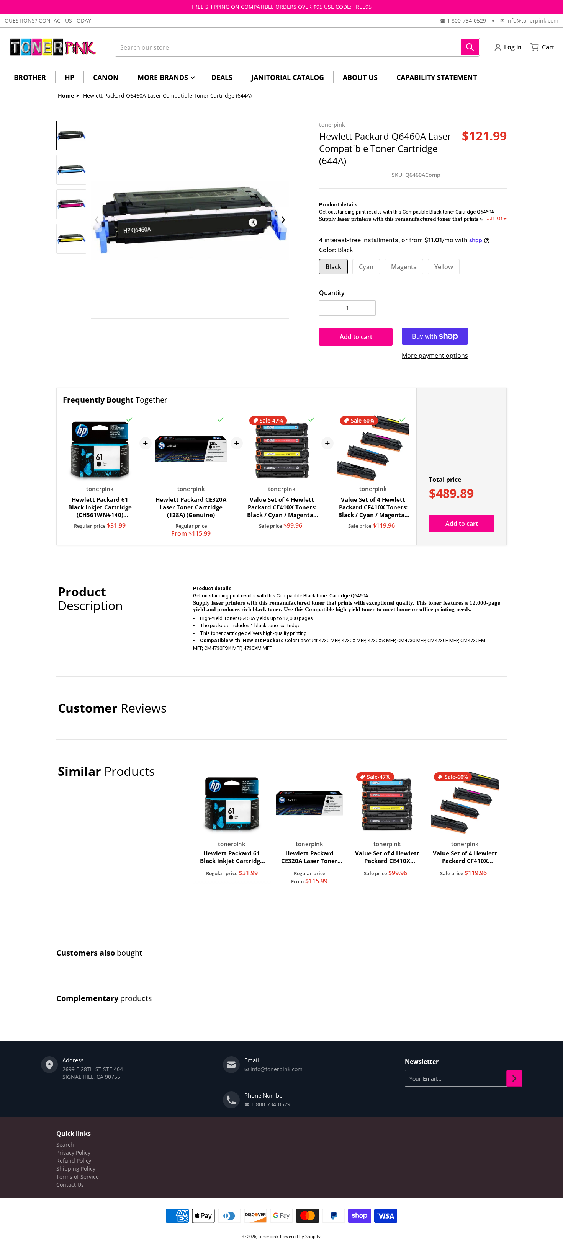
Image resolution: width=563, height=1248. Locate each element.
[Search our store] (470, 47)
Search (65, 1144)
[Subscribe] (514, 1078)
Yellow (443, 267)
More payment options (435, 355)
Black (333, 267)
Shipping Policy (75, 1168)
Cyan (366, 267)
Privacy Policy (73, 1152)
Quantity (332, 293)
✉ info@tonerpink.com (529, 20)
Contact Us (70, 1184)
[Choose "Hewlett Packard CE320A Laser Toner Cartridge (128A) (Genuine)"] (220, 419)
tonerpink (268, 1236)
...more (496, 218)
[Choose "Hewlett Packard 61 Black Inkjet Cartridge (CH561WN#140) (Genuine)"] (129, 419)
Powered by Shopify (300, 1236)
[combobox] (297, 47)
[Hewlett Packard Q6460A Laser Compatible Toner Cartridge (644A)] (71, 135)
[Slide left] (96, 219)
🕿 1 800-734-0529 (463, 20)
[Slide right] (283, 219)
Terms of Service (77, 1176)
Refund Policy (73, 1160)
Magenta (404, 267)
